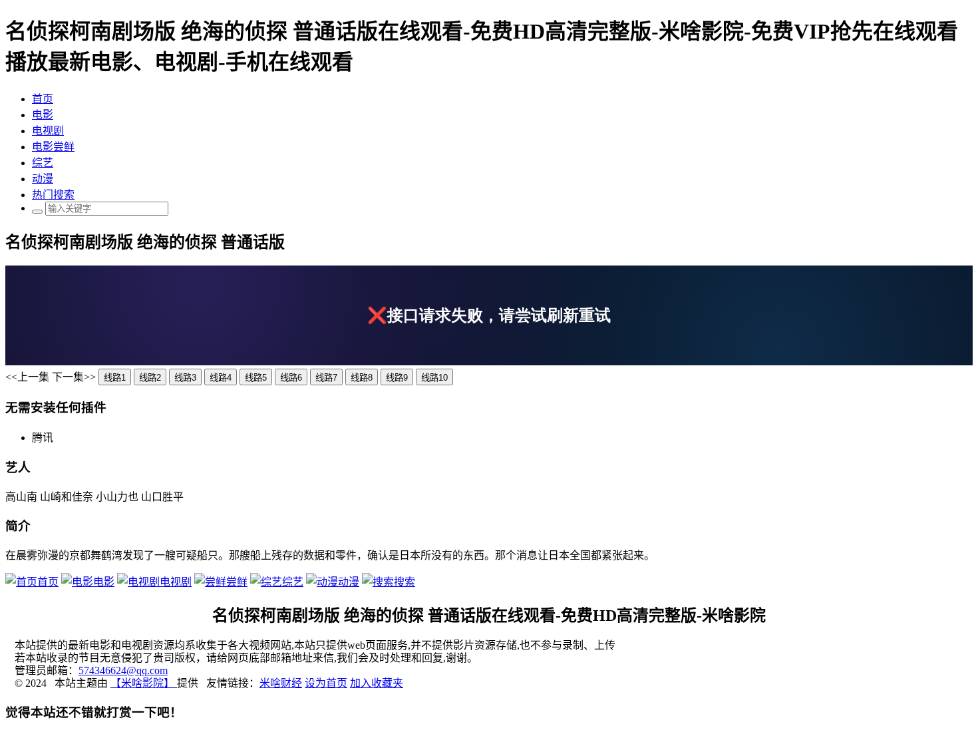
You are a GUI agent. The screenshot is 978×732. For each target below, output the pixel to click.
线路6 (291, 378)
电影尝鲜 (53, 146)
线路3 (185, 378)
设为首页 (326, 683)
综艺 (42, 162)
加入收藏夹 (376, 683)
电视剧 (48, 130)
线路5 (256, 378)
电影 (42, 114)
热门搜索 (53, 194)
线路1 (115, 378)
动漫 (42, 178)
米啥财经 (280, 683)
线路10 (434, 378)
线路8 (362, 378)
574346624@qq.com (123, 670)
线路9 (397, 378)
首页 (42, 98)
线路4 (221, 378)
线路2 (150, 378)
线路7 (326, 378)
